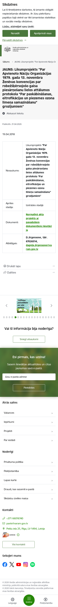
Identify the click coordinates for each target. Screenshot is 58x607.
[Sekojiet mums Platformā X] (11, 564)
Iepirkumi (9, 421)
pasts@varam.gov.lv (17, 523)
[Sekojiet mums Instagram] (25, 564)
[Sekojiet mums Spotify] (32, 564)
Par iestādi (9, 440)
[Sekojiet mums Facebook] (4, 564)
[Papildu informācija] (18, 535)
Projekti (8, 431)
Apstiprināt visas (43, 33)
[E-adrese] (8, 534)
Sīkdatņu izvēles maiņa (16, 498)
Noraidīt (15, 33)
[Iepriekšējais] (6, 305)
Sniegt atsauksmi (29, 339)
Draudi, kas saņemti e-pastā (19, 489)
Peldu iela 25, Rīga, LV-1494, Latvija (25, 528)
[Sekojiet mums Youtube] (18, 564)
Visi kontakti (18, 544)
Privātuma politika (13, 461)
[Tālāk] (51, 305)
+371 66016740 (14, 518)
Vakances (9, 412)
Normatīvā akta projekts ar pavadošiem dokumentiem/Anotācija (39, 222)
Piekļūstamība (11, 471)
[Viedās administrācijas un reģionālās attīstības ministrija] (28, 52)
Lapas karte (10, 480)
